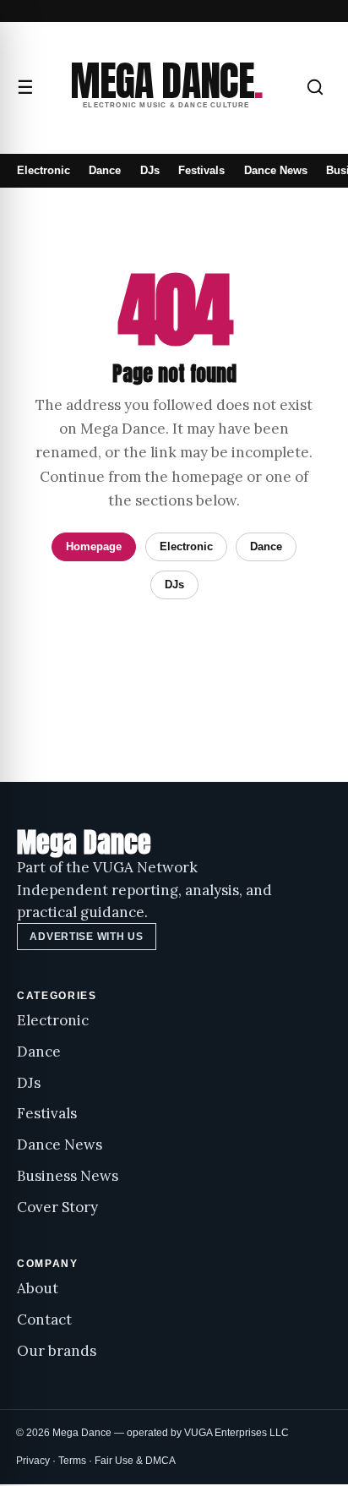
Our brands (56, 1350)
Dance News (275, 170)
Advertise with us (86, 936)
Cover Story (57, 1207)
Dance (105, 170)
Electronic (43, 170)
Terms (72, 1461)
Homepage (94, 546)
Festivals (201, 170)
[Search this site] (315, 87)
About (37, 1288)
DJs (150, 170)
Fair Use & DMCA (135, 1461)
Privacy (33, 1461)
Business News (67, 1175)
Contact (44, 1319)
